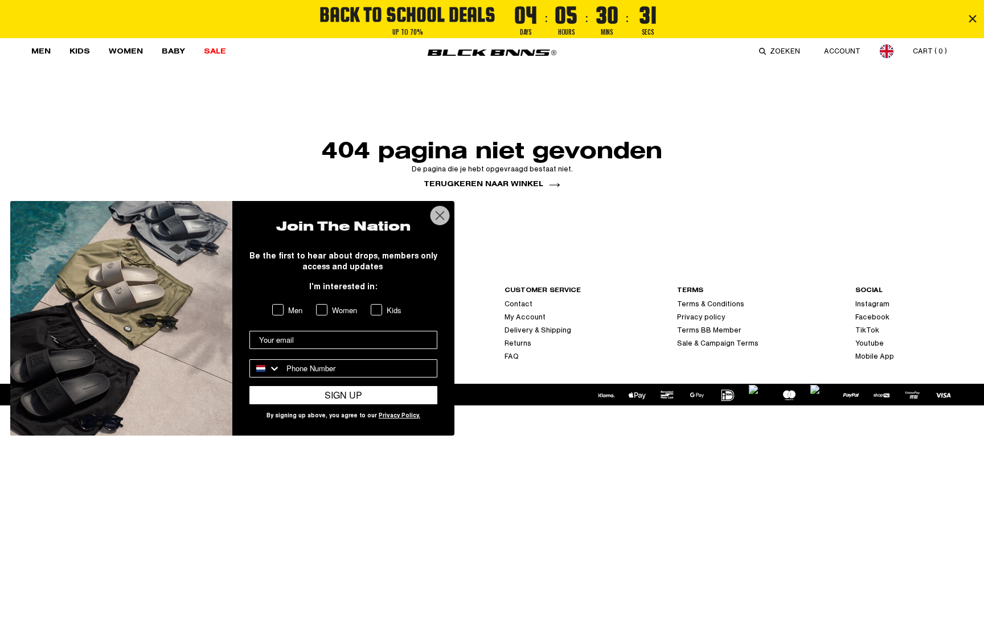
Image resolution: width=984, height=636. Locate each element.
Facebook (872, 317)
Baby (173, 51)
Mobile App (874, 356)
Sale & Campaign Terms (717, 343)
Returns (518, 343)
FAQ (512, 356)
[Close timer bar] (972, 18)
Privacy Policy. (399, 416)
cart (930, 51)
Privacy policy (701, 317)
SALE (215, 51)
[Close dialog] (440, 215)
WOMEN (126, 51)
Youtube (869, 343)
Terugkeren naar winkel (483, 183)
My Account (525, 317)
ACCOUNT (842, 51)
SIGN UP (343, 394)
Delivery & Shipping (538, 330)
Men (41, 51)
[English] (886, 50)
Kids (79, 51)
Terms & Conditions (710, 304)
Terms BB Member (709, 330)
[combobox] (787, 51)
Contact (518, 304)
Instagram (872, 304)
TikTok (867, 330)
